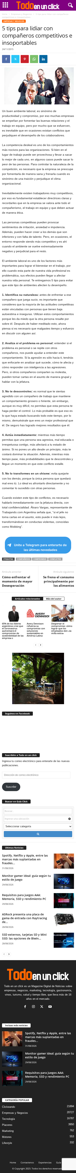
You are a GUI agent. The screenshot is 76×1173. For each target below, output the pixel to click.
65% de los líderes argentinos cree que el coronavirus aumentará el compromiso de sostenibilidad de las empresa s (13, 631)
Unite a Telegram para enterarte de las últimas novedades (40, 547)
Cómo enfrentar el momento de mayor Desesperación (17, 581)
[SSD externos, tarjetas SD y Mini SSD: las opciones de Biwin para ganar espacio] (64, 940)
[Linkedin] (43, 59)
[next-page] (41, 645)
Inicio (4, 14)
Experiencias (45, 1162)
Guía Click (61, 1162)
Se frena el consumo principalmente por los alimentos (58, 581)
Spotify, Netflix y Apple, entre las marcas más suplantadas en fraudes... (25, 859)
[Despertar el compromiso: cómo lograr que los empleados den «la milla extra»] (62, 613)
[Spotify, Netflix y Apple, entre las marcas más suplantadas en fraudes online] (64, 861)
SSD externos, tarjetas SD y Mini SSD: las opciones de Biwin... (24, 936)
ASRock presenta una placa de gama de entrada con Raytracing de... (24, 918)
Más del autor (53, 598)
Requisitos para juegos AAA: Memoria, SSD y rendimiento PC (24, 897)
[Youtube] (50, 1007)
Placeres (7, 1124)
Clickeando (8, 1106)
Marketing (8, 1130)
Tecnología (8, 1118)
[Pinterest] (25, 59)
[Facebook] (6, 59)
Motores (7, 1136)
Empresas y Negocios (21, 14)
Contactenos (27, 1162)
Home (13, 1162)
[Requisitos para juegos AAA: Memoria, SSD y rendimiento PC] (64, 900)
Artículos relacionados (27, 598)
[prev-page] (36, 645)
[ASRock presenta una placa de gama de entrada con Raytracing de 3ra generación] (64, 919)
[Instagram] (34, 1007)
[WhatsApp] (34, 59)
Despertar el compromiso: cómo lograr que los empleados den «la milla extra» (61, 628)
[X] (15, 59)
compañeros (23, 559)
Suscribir (11, 786)
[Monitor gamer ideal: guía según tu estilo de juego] (64, 881)
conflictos (55, 559)
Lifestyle (7, 1142)
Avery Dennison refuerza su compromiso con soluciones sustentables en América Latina (36, 629)
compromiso (39, 559)
